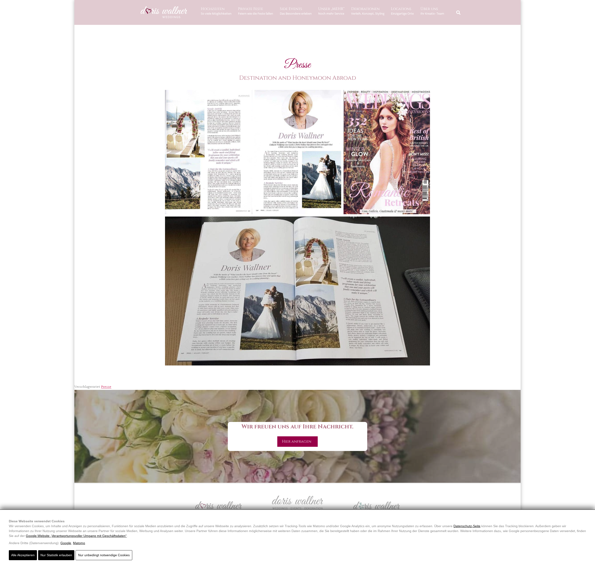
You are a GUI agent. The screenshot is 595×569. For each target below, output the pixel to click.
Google (65, 543)
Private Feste (255, 11)
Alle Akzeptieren (23, 555)
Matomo (79, 543)
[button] (458, 12)
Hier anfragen (297, 441)
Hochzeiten (216, 11)
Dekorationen (367, 11)
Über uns (432, 11)
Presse (106, 387)
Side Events (296, 11)
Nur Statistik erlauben (56, 555)
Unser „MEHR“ (331, 11)
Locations (402, 11)
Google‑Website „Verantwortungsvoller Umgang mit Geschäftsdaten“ (76, 536)
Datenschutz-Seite (466, 526)
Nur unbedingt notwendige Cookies (104, 555)
